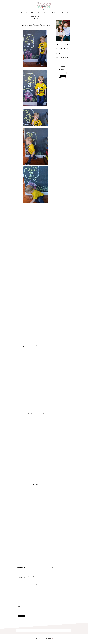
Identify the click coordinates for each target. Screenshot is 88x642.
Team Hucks (44, 5)
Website (19, 610)
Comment (19, 589)
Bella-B (52, 638)
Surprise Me (38, 16)
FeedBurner (65, 77)
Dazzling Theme (43, 638)
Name (19, 601)
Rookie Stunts (33, 16)
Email (19, 606)
